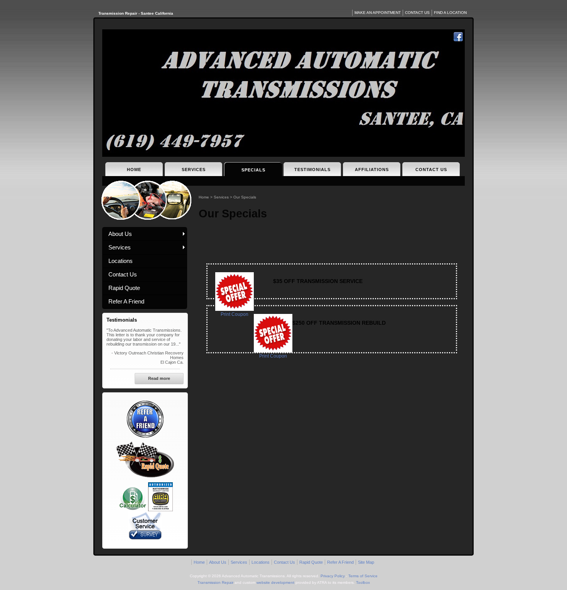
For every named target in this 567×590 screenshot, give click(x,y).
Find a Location (450, 12)
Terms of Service (363, 576)
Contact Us (431, 169)
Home (134, 169)
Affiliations (372, 169)
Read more (159, 378)
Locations (120, 261)
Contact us (417, 12)
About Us (120, 234)
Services (194, 169)
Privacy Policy (333, 576)
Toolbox (363, 582)
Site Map (366, 562)
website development (275, 582)
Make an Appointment (377, 12)
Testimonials (312, 169)
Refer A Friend (126, 301)
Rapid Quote (124, 288)
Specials (253, 170)
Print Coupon (234, 314)
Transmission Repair (215, 582)
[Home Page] (283, 93)
